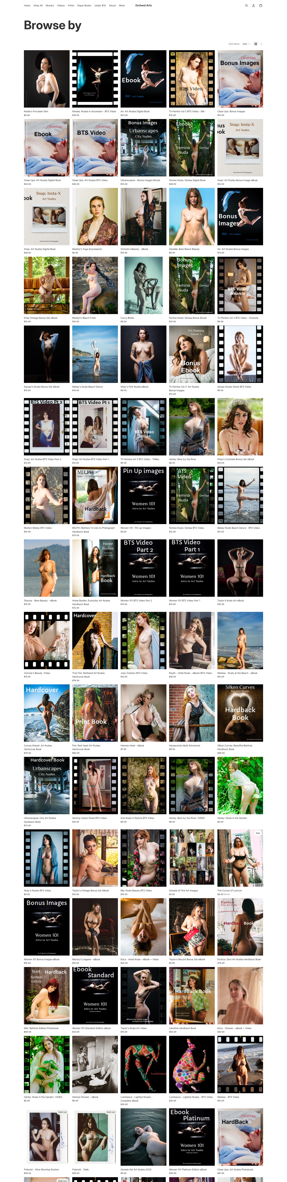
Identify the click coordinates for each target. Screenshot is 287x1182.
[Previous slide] (29, 79)
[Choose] (113, 664)
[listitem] (121, 5)
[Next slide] (65, 79)
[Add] (64, 103)
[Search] (246, 5)
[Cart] (260, 5)
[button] (246, 44)
